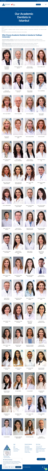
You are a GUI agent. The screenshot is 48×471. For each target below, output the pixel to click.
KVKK (14, 446)
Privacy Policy (15, 448)
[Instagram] (3, 0)
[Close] (21, 459)
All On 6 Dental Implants (28, 448)
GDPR (14, 447)
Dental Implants (27, 446)
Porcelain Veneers (27, 452)
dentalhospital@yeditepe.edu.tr (41, 448)
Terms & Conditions (16, 449)
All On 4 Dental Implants (28, 449)
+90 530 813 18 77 (39, 447)
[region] (12, 463)
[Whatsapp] (5, 0)
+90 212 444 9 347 (39, 446)
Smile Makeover (27, 447)
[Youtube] (2, 0)
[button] (6, 57)
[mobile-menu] (44, 4)
